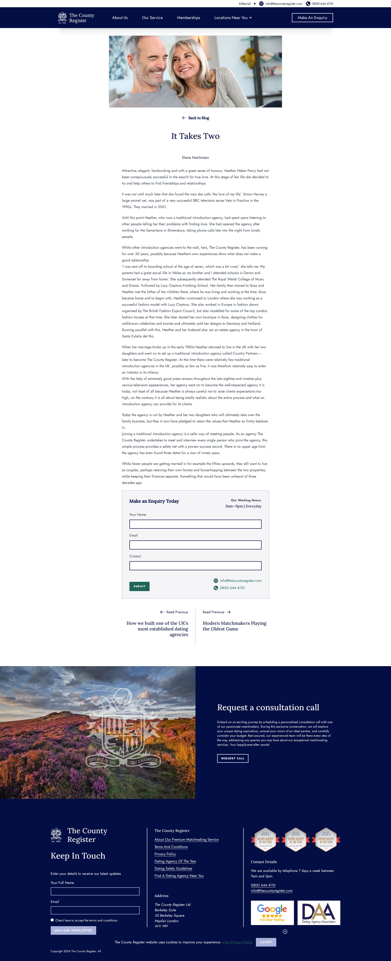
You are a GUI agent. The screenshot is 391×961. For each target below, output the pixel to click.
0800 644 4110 (322, 3)
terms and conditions (103, 920)
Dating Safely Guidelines (173, 868)
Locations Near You (231, 18)
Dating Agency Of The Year (175, 861)
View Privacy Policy (237, 942)
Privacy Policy (165, 854)
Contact (135, 556)
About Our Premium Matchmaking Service (187, 839)
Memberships (188, 18)
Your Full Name (62, 882)
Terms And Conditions (171, 846)
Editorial (244, 3)
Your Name (137, 514)
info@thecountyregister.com (283, 3)
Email (133, 535)
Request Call (232, 758)
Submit (139, 586)
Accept (266, 942)
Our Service (152, 18)
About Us (120, 18)
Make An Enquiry (312, 18)
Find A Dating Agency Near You (179, 875)
